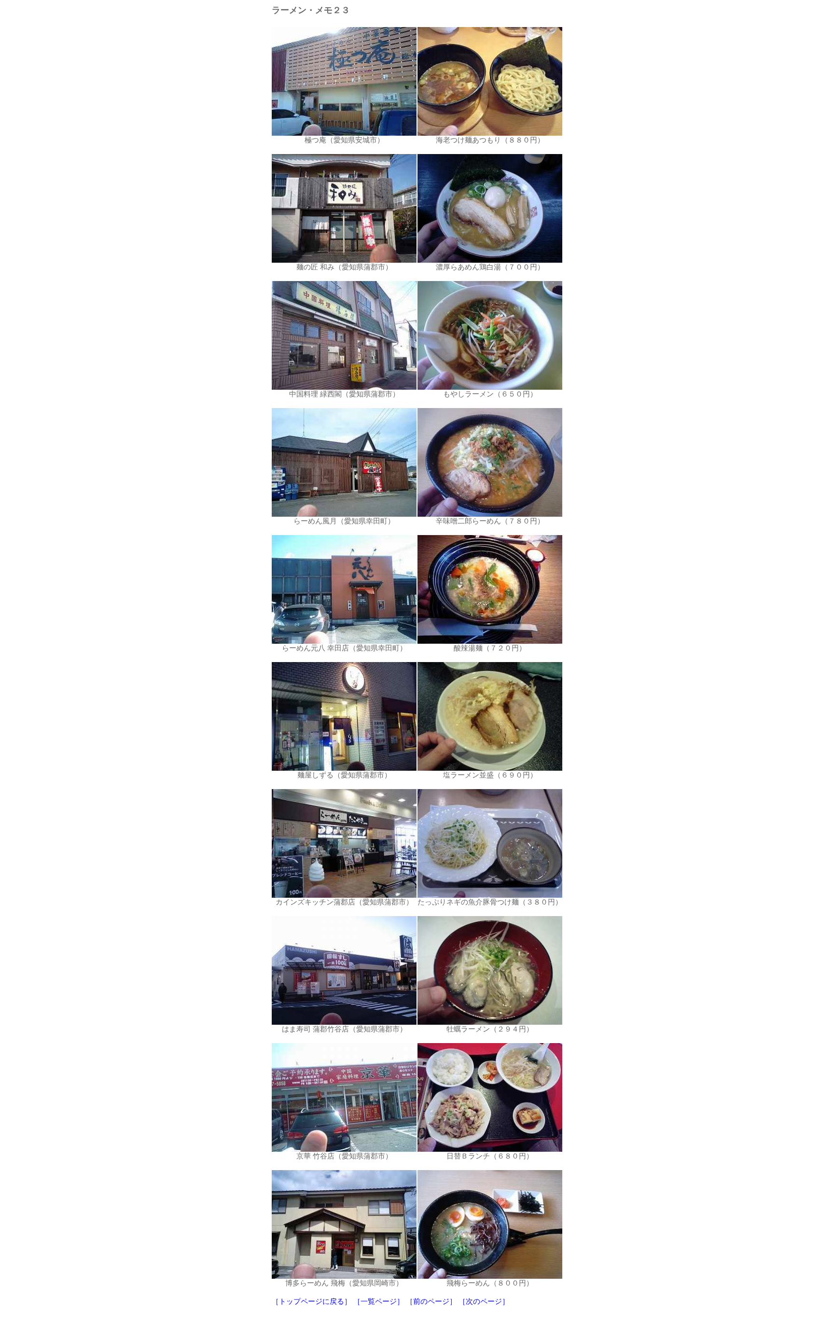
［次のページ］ (484, 1301)
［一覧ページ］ (378, 1301)
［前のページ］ (431, 1301)
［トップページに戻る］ (311, 1301)
